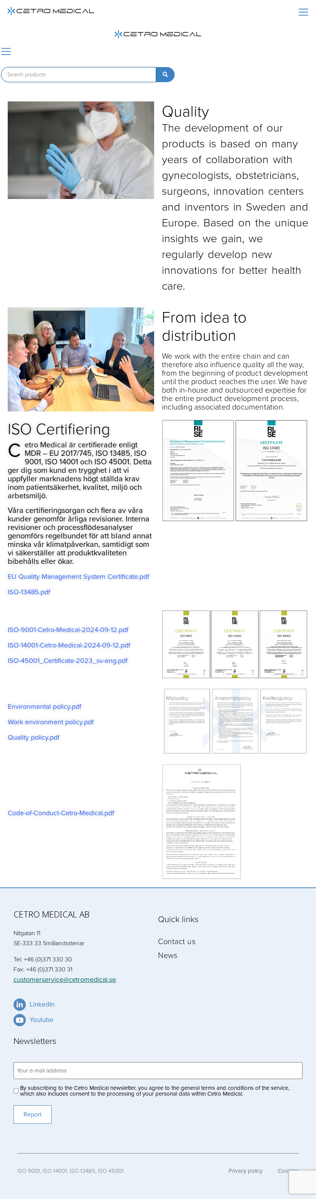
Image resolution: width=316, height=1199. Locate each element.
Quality (185, 110)
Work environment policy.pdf (51, 722)
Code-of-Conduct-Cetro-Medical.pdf (61, 813)
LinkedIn (42, 1004)
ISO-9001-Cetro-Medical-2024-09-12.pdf (68, 630)
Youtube (42, 1020)
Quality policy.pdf (33, 737)
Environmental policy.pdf (44, 707)
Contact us (176, 941)
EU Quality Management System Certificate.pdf (78, 577)
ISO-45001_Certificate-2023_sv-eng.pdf (68, 661)
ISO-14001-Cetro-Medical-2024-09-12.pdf (69, 645)
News (167, 954)
